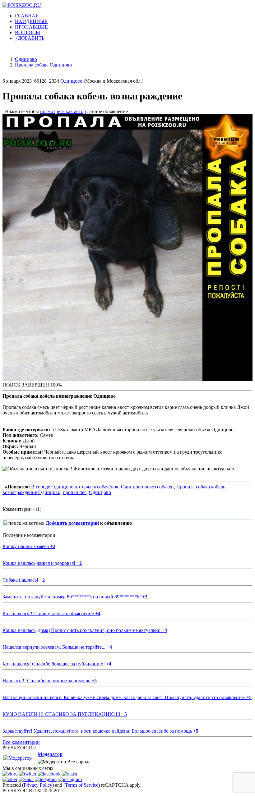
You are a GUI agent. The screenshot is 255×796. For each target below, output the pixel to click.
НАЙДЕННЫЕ (31, 21)
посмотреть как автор (63, 111)
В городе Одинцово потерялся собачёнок (74, 486)
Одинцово (71, 81)
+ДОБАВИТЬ (29, 38)
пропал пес (74, 492)
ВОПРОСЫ (27, 32)
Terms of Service (81, 785)
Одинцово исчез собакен (147, 486)
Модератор (50, 754)
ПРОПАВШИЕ (31, 27)
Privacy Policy (38, 785)
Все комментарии (21, 742)
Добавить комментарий (72, 523)
